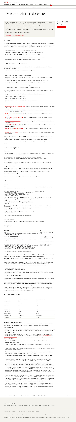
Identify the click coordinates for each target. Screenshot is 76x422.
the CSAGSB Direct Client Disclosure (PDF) (13, 124)
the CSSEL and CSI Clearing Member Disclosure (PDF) (15, 106)
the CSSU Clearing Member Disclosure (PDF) (13, 113)
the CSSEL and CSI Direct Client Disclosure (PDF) (14, 109)
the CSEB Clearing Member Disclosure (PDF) (13, 128)
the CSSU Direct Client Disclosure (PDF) (12, 121)
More (51, 4)
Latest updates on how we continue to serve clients (14, 35)
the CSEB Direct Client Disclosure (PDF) (12, 132)
